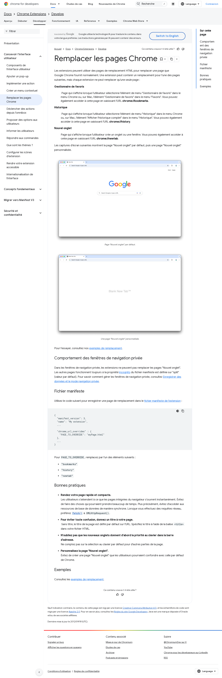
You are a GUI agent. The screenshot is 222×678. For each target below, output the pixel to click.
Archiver (110, 652)
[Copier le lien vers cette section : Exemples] (74, 570)
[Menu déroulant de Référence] (100, 21)
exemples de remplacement (105, 348)
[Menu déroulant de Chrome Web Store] (148, 21)
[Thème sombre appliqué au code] (177, 411)
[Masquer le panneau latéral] (39, 672)
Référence (90, 20)
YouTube (168, 647)
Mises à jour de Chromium (119, 642)
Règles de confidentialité (86, 671)
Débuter (22, 20)
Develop (57, 14)
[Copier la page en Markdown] (172, 59)
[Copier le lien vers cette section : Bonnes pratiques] (89, 486)
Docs (53, 3)
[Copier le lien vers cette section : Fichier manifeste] (87, 391)
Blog (90, 3)
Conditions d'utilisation (59, 671)
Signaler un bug (56, 642)
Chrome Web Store (133, 20)
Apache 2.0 (74, 611)
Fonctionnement (61, 20)
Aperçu (8, 20)
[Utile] (178, 49)
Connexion (212, 3)
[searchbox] (22, 31)
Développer (39, 20)
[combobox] (151, 4)
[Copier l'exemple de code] (182, 411)
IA (77, 20)
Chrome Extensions (31, 14)
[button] (19, 56)
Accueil (57, 49)
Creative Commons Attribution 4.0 (140, 608)
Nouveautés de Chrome (112, 3)
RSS (166, 657)
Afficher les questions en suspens (64, 647)
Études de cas (74, 3)
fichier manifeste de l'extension (162, 401)
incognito (124, 372)
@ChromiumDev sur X (175, 642)
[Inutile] (183, 49)
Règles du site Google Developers (130, 611)
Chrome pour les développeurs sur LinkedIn (186, 652)
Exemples (112, 20)
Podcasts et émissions (117, 657)
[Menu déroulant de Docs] (60, 4)
